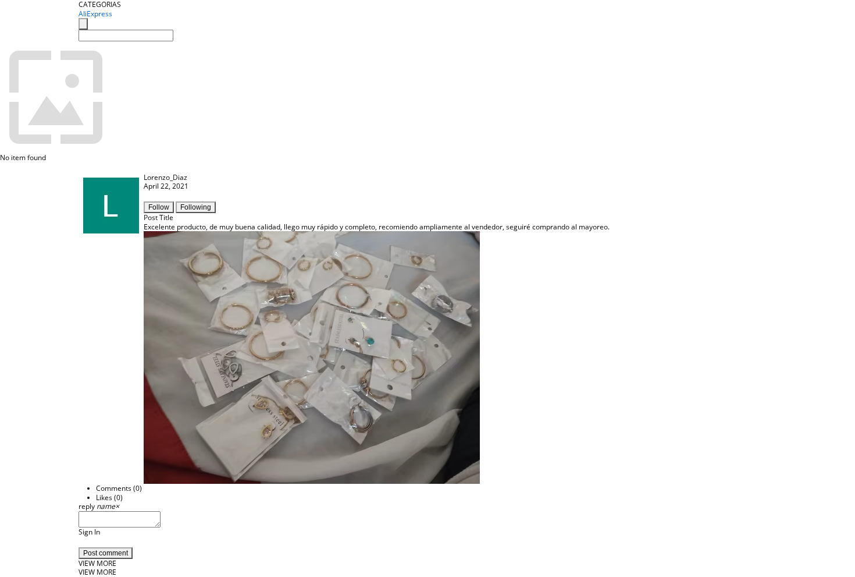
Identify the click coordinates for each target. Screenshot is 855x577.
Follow (158, 207)
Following (195, 207)
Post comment (105, 553)
